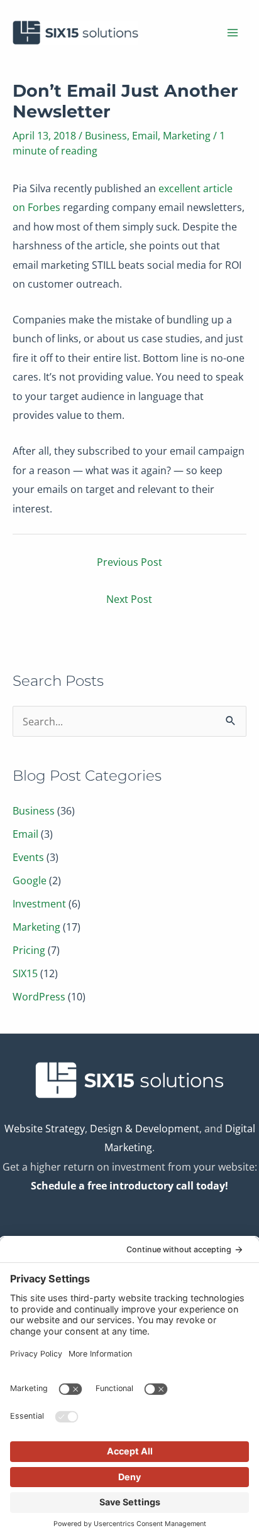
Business (106, 135)
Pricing (29, 950)
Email (145, 135)
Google (30, 880)
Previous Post (129, 562)
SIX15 (25, 973)
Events (28, 857)
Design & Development (144, 1128)
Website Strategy (44, 1128)
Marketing (187, 135)
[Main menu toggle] (232, 33)
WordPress (39, 996)
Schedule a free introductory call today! (129, 1185)
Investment (39, 903)
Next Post (129, 599)
